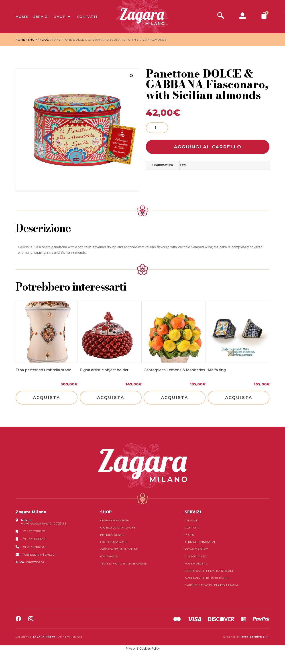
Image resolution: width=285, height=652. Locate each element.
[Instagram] (30, 618)
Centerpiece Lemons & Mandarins (174, 370)
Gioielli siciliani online (117, 527)
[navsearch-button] (220, 16)
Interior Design (112, 534)
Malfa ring (217, 370)
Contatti (87, 16)
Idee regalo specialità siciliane (209, 570)
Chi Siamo (192, 520)
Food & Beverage (113, 542)
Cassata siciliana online (119, 549)
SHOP (106, 511)
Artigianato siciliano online (207, 578)
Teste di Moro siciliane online (123, 563)
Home (22, 16)
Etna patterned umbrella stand (43, 370)
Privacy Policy (196, 549)
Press (189, 534)
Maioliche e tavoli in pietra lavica (211, 585)
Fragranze (109, 556)
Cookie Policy (196, 556)
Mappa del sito (196, 563)
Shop (59, 16)
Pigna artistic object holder (104, 370)
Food (44, 39)
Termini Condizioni (200, 542)
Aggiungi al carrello (207, 147)
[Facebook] (18, 618)
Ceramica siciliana (114, 520)
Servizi (41, 16)
